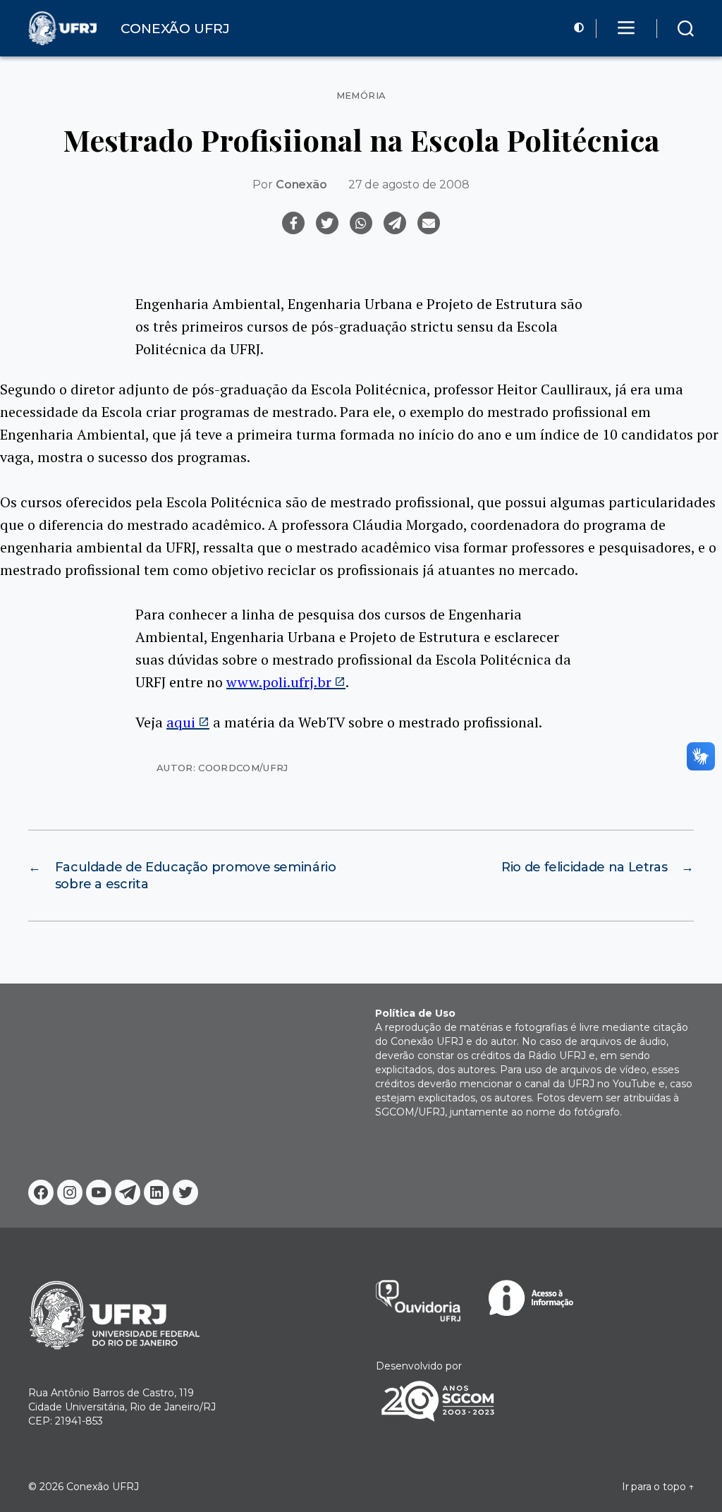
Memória (361, 95)
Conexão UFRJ (102, 1486)
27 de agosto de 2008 (409, 184)
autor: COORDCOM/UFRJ (222, 767)
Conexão (301, 184)
